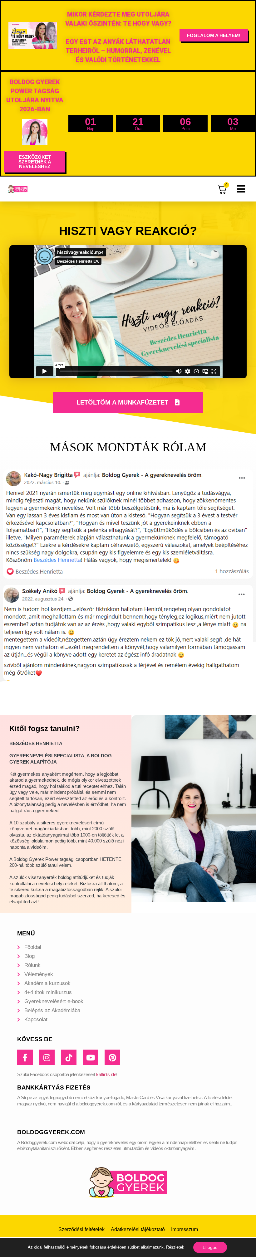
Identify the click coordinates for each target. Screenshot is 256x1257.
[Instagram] (47, 1057)
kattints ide (106, 1074)
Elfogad (210, 1247)
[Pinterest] (112, 1057)
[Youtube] (90, 1057)
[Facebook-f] (25, 1057)
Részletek (175, 1247)
